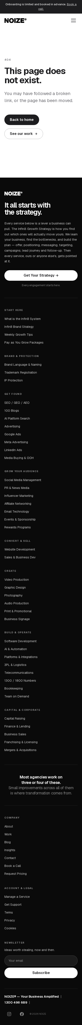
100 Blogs (11, 411)
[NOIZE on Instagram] (9, 1014)
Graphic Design (15, 587)
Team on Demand (16, 696)
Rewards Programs (17, 527)
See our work (21, 133)
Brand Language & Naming (23, 365)
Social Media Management (22, 480)
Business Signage (17, 619)
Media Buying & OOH (19, 458)
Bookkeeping (13, 688)
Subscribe (41, 972)
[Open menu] (73, 20)
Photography (13, 595)
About (8, 826)
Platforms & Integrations (21, 657)
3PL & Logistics (15, 665)
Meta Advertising (16, 442)
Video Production (16, 580)
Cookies (10, 928)
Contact (10, 858)
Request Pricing (15, 874)
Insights (9, 850)
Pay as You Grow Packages (24, 342)
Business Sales (15, 734)
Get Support (12, 905)
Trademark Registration (20, 372)
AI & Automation (15, 649)
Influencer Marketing (18, 496)
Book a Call (12, 866)
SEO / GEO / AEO (17, 403)
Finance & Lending (17, 726)
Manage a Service (17, 897)
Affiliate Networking (17, 504)
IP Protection (13, 380)
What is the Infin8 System (22, 319)
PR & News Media (16, 488)
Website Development (19, 549)
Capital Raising (14, 718)
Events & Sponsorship (20, 519)
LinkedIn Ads (13, 450)
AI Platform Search (17, 418)
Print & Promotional (17, 611)
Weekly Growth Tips (18, 335)
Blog (7, 842)
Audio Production (16, 603)
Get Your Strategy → (41, 275)
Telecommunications (18, 673)
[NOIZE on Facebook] (22, 1014)
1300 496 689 (15, 1002)
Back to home (22, 119)
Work (8, 834)
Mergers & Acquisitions (20, 750)
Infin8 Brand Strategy (19, 327)
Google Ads (12, 434)
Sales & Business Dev (20, 557)
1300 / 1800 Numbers (20, 681)
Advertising (12, 426)
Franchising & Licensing (21, 742)
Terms (8, 912)
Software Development (20, 641)
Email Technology (16, 511)
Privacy (9, 920)
